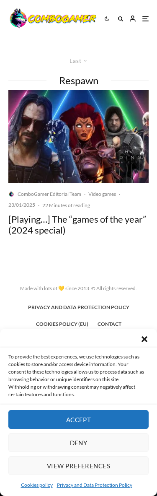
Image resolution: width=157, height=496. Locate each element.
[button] (144, 339)
